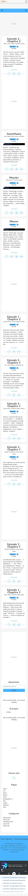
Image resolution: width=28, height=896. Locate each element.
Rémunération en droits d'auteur (19, 847)
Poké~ (15, 700)
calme (5, 136)
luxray (9, 321)
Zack (4, 807)
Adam (5, 789)
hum (6, 365)
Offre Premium (6, 849)
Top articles (18, 845)
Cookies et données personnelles (17, 849)
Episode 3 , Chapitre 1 (14, 448)
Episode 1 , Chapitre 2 (14, 318)
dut (13, 180)
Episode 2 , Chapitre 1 (14, 545)
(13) (6, 817)
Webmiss (6, 805)
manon (5, 43)
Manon (14, 221)
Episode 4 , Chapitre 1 (14, 404)
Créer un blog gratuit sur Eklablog (8, 845)
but (10, 180)
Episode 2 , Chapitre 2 (14, 40)
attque (7, 180)
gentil (12, 136)
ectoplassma (12, 452)
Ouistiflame (14, 134)
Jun (4, 791)
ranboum (22, 408)
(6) (6, 824)
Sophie (5, 803)
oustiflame (13, 408)
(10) (6, 819)
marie (9, 43)
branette (6, 321)
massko (12, 43)
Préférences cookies (14, 851)
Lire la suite (14, 69)
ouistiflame (17, 43)
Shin (4, 801)
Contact (24, 845)
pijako (18, 408)
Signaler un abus (3, 847)
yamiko (23, 43)
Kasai (4, 793)
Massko (14, 178)
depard (9, 136)
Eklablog (25, 839)
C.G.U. (10, 847)
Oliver (5, 797)
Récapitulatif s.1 (8, 799)
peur (22, 365)
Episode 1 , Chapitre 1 (14, 591)
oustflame (14, 594)
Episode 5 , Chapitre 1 (14, 361)
